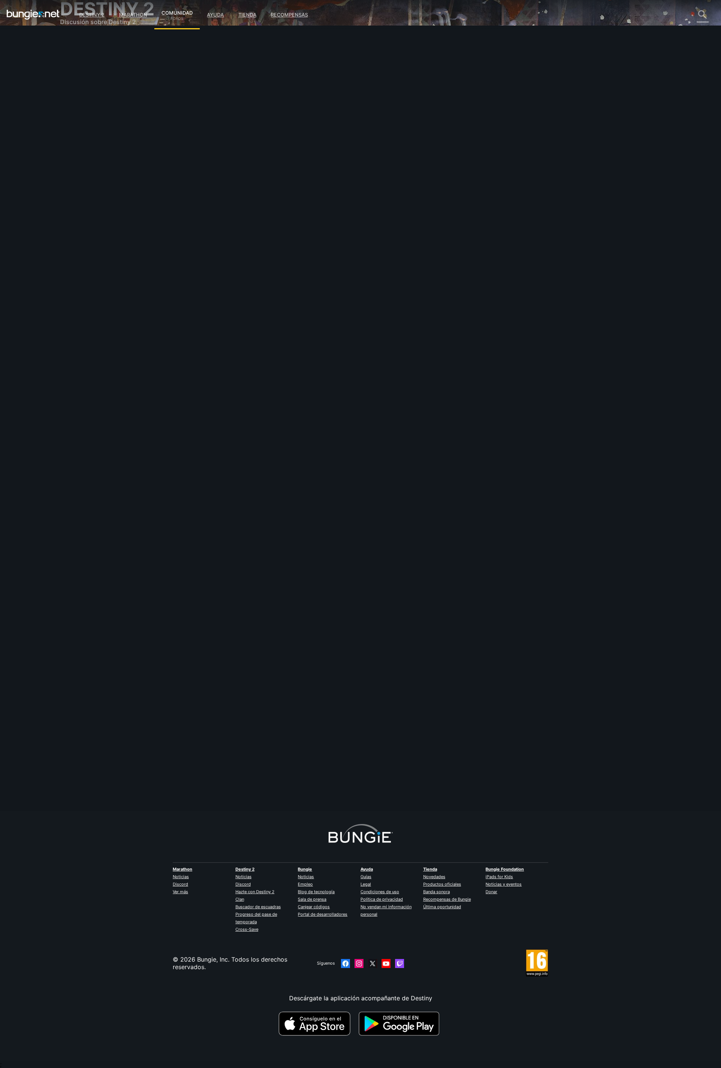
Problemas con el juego (98, 116)
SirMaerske (229, 777)
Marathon (133, 15)
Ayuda (215, 15)
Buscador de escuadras (258, 906)
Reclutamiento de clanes (100, 184)
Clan (239, 899)
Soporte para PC (89, 154)
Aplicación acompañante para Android (120, 146)
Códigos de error (89, 94)
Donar (491, 891)
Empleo (305, 884)
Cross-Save (246, 929)
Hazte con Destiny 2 (255, 891)
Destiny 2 (91, 15)
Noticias (181, 876)
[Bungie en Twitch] (399, 963)
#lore (219, 262)
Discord (180, 884)
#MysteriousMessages (298, 262)
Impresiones (82, 56)
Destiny (33, 14)
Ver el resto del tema (243, 291)
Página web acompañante (102, 131)
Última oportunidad (442, 906)
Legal (365, 884)
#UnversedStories (339, 262)
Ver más (180, 891)
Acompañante (85, 176)
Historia (76, 71)
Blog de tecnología (316, 891)
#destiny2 (264, 262)
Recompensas (289, 15)
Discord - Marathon (93, 214)
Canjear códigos (314, 906)
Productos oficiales (442, 884)
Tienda (247, 15)
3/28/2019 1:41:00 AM (280, 307)
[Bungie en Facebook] (345, 963)
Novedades (434, 876)
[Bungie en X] (372, 963)
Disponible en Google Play (401, 1024)
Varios (74, 199)
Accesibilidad (84, 124)
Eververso (79, 109)
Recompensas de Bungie (447, 899)
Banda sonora (436, 891)
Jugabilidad (81, 79)
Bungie (305, 869)
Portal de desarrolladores (322, 914)
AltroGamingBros (237, 194)
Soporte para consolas (97, 161)
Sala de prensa (312, 899)
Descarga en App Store (318, 1024)
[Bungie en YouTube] (386, 963)
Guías (365, 876)
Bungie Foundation (505, 869)
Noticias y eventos (504, 884)
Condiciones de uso (379, 891)
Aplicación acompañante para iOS (113, 139)
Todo (72, 41)
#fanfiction (239, 262)
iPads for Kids (499, 876)
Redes (74, 101)
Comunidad (177, 12)
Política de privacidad (381, 899)
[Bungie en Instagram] (359, 963)
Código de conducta (90, 224)
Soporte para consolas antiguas (110, 169)
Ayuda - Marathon (90, 207)
